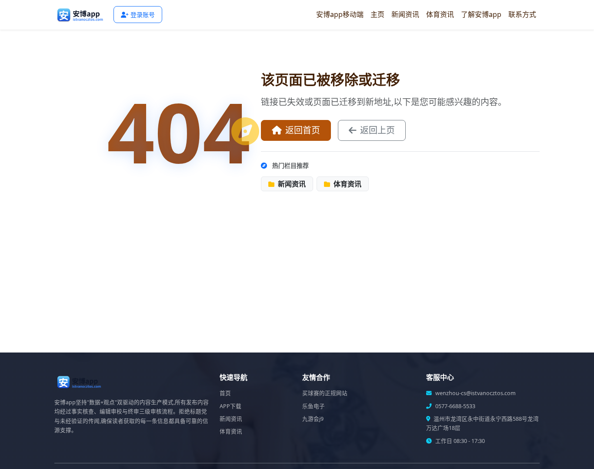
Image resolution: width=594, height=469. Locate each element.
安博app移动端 (340, 14)
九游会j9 (313, 418)
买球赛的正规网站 (324, 393)
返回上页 (377, 130)
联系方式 (522, 14)
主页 (377, 14)
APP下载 (230, 406)
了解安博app (481, 14)
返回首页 (302, 130)
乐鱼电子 (313, 406)
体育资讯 (440, 14)
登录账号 (142, 14)
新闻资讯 (405, 14)
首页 (225, 393)
